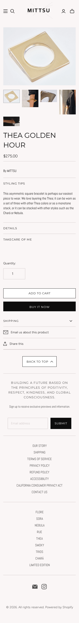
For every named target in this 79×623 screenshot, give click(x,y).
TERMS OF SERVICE (39, 459)
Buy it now (39, 307)
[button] (39, 361)
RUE (39, 532)
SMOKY (39, 545)
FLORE (40, 512)
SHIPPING (39, 452)
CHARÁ (39, 558)
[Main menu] (5, 11)
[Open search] (12, 11)
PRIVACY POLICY (40, 465)
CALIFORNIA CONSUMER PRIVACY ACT (39, 485)
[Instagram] (44, 586)
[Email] (35, 586)
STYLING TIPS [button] (14, 183)
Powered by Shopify (59, 607)
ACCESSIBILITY (39, 479)
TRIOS (39, 552)
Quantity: (9, 263)
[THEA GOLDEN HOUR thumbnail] (11, 96)
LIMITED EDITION (39, 565)
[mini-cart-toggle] (72, 11)
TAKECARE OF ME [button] (17, 239)
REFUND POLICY (39, 472)
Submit (61, 423)
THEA (39, 538)
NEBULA (40, 525)
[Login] (63, 11)
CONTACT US (39, 492)
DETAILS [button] (10, 228)
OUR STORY (39, 446)
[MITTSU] (40, 12)
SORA (39, 519)
